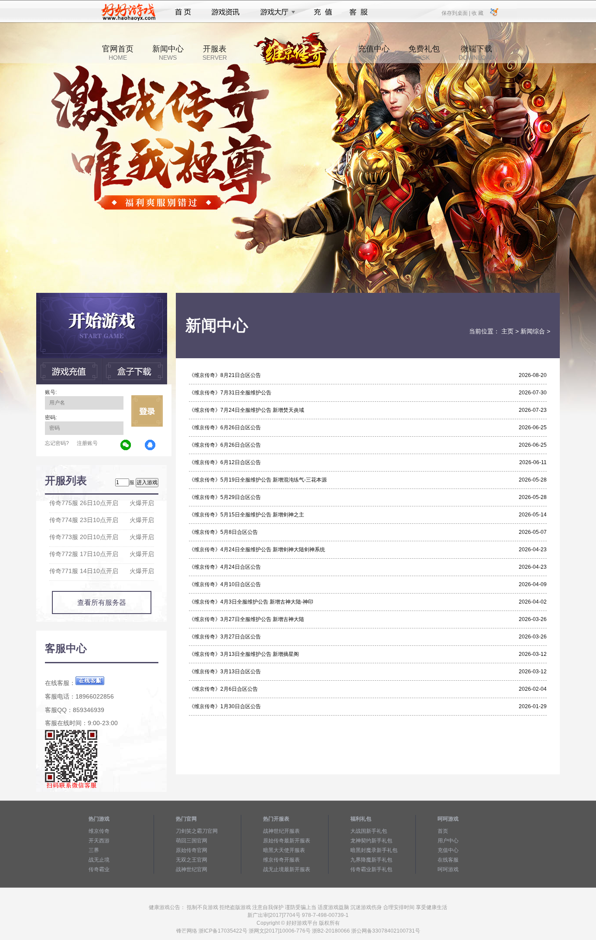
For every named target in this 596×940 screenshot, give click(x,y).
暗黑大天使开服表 (284, 850)
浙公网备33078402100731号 (385, 931)
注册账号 (87, 443)
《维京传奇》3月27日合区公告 (225, 637)
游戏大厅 (275, 12)
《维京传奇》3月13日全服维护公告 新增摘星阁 (244, 654)
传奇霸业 (99, 869)
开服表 (214, 52)
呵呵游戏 (448, 869)
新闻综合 (533, 331)
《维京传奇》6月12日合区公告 (225, 462)
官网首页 (118, 52)
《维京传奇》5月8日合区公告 (223, 532)
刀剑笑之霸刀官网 (197, 831)
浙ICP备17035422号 (223, 931)
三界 (94, 850)
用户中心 (448, 841)
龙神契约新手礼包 (371, 841)
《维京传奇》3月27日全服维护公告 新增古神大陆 (246, 619)
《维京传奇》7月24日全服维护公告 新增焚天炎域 (246, 410)
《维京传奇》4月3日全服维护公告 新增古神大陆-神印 (251, 602)
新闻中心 (168, 52)
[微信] (126, 445)
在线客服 (448, 860)
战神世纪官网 (191, 869)
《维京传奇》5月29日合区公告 (225, 497)
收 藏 (477, 13)
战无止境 (99, 860)
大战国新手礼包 (368, 831)
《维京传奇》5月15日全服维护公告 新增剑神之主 (246, 515)
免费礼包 (424, 52)
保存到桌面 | (456, 13)
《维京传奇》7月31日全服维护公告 (230, 393)
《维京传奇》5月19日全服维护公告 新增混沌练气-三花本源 (258, 480)
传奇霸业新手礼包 (371, 869)
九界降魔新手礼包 (371, 860)
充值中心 (374, 52)
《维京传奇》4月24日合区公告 (225, 567)
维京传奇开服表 (281, 860)
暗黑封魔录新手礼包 (373, 850)
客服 (359, 12)
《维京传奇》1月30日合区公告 (225, 706)
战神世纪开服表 (281, 831)
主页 (507, 331)
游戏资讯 (225, 12)
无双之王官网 (191, 860)
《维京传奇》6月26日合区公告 (225, 427)
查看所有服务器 (101, 602)
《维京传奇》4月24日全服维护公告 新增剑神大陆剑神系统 (257, 549)
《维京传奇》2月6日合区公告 (223, 689)
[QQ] (150, 445)
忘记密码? (57, 443)
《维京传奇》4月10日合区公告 (225, 584)
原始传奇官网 (191, 850)
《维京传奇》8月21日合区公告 (225, 375)
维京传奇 (99, 831)
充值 (322, 12)
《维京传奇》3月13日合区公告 (225, 672)
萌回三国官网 (191, 841)
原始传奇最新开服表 (286, 841)
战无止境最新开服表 (286, 869)
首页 (183, 12)
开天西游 (99, 841)
